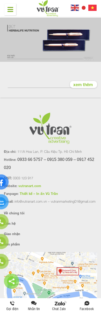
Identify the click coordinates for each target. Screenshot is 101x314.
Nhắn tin (34, 308)
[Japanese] (84, 7)
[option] (50, 40)
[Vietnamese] (92, 7)
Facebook (87, 308)
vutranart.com (29, 186)
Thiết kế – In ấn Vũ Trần (39, 194)
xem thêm (83, 84)
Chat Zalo (60, 308)
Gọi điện (12, 308)
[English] (75, 7)
